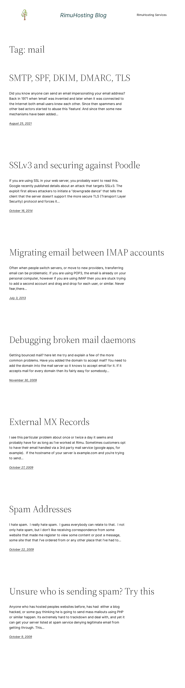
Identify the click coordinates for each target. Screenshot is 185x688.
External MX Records (49, 421)
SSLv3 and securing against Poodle (74, 165)
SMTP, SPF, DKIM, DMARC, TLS (69, 77)
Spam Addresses (40, 509)
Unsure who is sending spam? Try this (81, 591)
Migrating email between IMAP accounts (86, 252)
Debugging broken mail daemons (72, 339)
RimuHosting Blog (83, 15)
